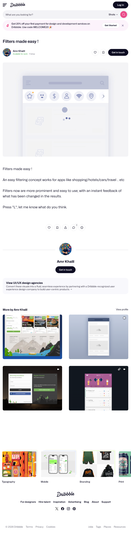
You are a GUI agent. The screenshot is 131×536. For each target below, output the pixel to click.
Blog (86, 501)
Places (107, 526)
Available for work (20, 54)
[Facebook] (62, 508)
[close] (122, 25)
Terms (29, 526)
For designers (28, 501)
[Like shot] (95, 52)
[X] (56, 508)
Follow (32, 54)
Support (106, 501)
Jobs (90, 526)
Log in (120, 4)
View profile (122, 309)
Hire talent (44, 501)
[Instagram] (68, 508)
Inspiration (59, 501)
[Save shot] (103, 52)
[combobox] (55, 14)
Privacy (39, 526)
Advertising (74, 501)
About (95, 501)
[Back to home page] (17, 5)
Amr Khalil (19, 50)
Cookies (50, 526)
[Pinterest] (74, 508)
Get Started (111, 25)
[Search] (123, 14)
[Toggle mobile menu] (5, 5)
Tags (98, 526)
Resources (120, 526)
